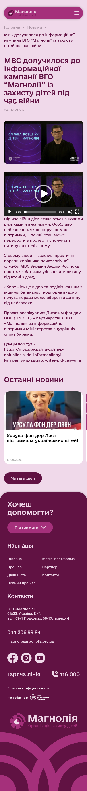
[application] (43, 194)
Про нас (14, 567)
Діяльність (16, 575)
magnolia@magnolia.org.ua (30, 641)
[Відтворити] (10, 211)
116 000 (70, 674)
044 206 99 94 (24, 632)
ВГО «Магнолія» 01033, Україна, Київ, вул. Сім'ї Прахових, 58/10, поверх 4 (38, 613)
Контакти (50, 575)
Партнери (51, 567)
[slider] (40, 212)
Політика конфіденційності (28, 688)
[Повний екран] (77, 211)
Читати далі (23, 478)
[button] (43, 194)
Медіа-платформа (58, 559)
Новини (34, 27)
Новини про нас (21, 583)
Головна (12, 27)
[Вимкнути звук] (70, 211)
